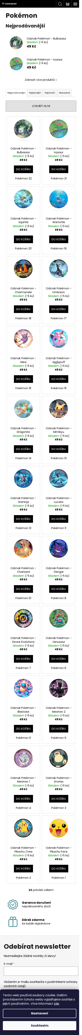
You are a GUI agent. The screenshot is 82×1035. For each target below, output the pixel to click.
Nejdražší (50, 92)
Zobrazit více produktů (40, 80)
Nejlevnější (35, 92)
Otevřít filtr (41, 106)
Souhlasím (39, 1025)
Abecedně (64, 92)
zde (56, 1003)
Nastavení (39, 1013)
